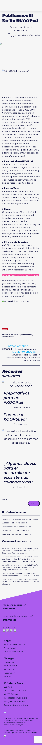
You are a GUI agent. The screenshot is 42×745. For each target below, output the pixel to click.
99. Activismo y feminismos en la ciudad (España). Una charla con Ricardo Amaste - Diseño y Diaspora (20, 550)
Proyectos (9, 669)
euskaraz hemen (11, 283)
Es (37, 6)
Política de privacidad (15, 644)
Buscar (4, 499)
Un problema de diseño (21, 553)
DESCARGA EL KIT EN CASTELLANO (20, 275)
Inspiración (9, 673)
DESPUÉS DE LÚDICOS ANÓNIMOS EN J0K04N (20, 519)
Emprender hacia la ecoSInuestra (27, 576)
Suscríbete (9, 620)
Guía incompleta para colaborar (23, 561)
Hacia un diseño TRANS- (21, 570)
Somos (7, 676)
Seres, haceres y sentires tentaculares (16, 527)
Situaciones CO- (12, 665)
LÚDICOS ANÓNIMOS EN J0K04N (14, 523)
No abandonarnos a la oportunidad (15, 530)
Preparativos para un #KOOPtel (16, 398)
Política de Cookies (13, 651)
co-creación (10, 34)
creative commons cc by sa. (13, 725)
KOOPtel (21, 30)
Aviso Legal (10, 648)
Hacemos (9, 662)
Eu (32, 6)
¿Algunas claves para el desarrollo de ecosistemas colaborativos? (20, 472)
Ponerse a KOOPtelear (15, 417)
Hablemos (9, 608)
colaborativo (20, 35)
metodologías (33, 35)
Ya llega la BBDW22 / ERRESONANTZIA (17, 534)
